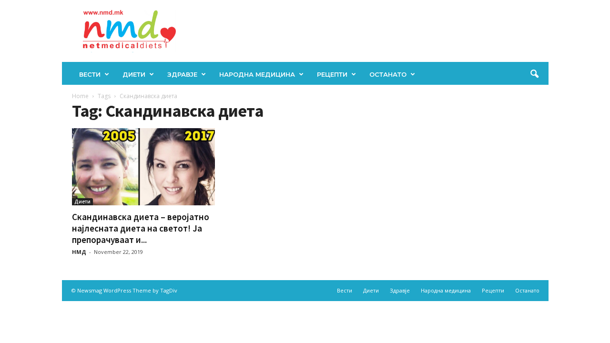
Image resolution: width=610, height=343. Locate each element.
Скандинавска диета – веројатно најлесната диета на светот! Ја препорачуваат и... (140, 228)
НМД (79, 251)
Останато (388, 74)
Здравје (182, 74)
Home (80, 96)
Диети (133, 74)
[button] (534, 74)
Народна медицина (257, 74)
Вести (90, 74)
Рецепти (332, 74)
